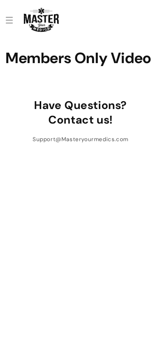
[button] (9, 20)
